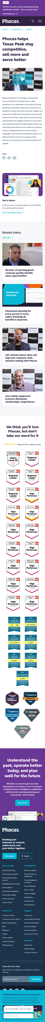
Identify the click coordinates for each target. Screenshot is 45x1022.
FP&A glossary (7, 945)
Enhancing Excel (8, 899)
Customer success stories (11, 919)
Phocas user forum (31, 934)
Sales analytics (7, 887)
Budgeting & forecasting (11, 884)
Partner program (8, 941)
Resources (17, 29)
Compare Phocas (8, 915)
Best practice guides (9, 923)
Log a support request (32, 919)
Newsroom (28, 945)
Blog (4, 926)
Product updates (30, 926)
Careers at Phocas (30, 952)
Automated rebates (9, 895)
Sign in (27, 856)
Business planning (8, 870)
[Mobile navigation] (40, 21)
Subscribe (36, 979)
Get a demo (22, 803)
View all (6, 237)
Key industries (29, 905)
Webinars (5, 930)
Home (5, 29)
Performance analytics (10, 874)
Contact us (28, 915)
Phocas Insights (29, 893)
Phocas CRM (29, 890)
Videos (29, 29)
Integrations (28, 897)
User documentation (31, 923)
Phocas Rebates (30, 886)
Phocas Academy (30, 930)
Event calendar (7, 938)
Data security (29, 901)
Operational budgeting (10, 891)
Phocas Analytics (30, 870)
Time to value (7, 902)
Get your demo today (12, 212)
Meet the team (29, 949)
